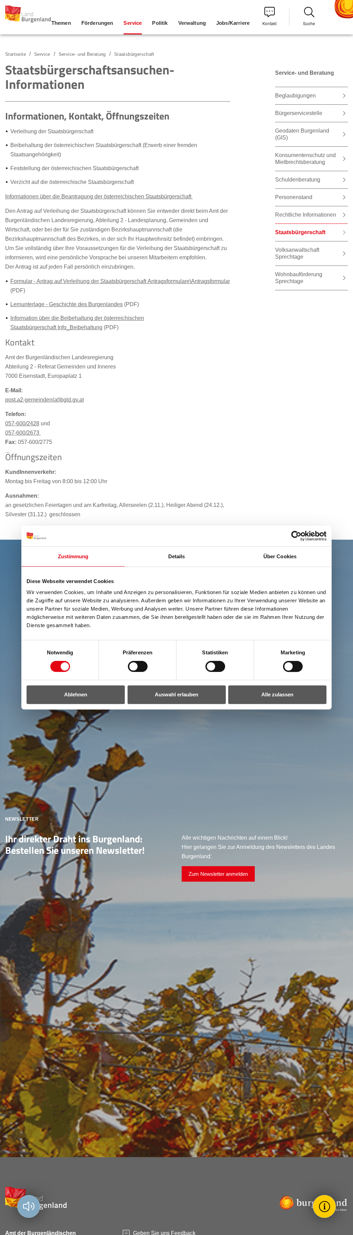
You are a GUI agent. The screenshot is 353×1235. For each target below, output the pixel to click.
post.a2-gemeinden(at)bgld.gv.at (44, 400)
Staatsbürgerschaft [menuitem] (300, 232)
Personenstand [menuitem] (293, 197)
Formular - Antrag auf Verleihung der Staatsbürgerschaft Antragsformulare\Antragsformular (120, 281)
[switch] (133, 666)
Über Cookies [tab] (279, 556)
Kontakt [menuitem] (269, 23)
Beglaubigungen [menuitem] (295, 95)
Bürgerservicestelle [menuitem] (298, 113)
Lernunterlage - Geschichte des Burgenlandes (66, 304)
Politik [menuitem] (160, 23)
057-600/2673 (23, 433)
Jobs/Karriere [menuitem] (233, 23)
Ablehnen (75, 694)
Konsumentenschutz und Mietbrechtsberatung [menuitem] (305, 158)
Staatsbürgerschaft (134, 54)
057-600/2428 (22, 423)
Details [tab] (176, 556)
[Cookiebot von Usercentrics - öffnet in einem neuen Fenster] (296, 536)
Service (42, 54)
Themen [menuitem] (61, 23)
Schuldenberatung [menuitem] (297, 180)
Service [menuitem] (132, 23)
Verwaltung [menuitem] (192, 23)
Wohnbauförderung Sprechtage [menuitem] (298, 277)
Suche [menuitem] (309, 23)
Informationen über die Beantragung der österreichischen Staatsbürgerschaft (99, 196)
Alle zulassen (277, 694)
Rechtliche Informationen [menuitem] (305, 215)
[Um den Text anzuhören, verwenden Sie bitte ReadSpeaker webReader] (28, 1206)
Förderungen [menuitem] (97, 23)
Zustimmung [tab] (73, 556)
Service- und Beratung (82, 54)
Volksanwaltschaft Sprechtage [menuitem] (297, 253)
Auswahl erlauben (176, 694)
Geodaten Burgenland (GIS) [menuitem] (302, 134)
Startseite (15, 54)
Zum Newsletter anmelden (218, 874)
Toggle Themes (325, 1206)
